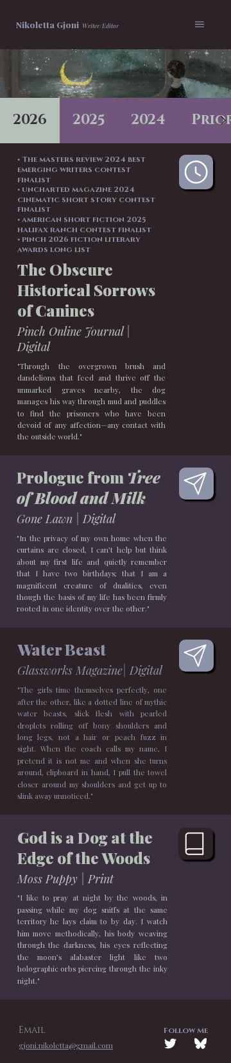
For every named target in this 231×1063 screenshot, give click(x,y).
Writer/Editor (100, 25)
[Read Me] (196, 484)
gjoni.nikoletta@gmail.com (66, 1045)
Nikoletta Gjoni (47, 24)
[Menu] (200, 24)
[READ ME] (196, 172)
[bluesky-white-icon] (200, 1043)
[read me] (196, 656)
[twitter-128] (170, 1043)
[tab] (30, 120)
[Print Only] (195, 844)
